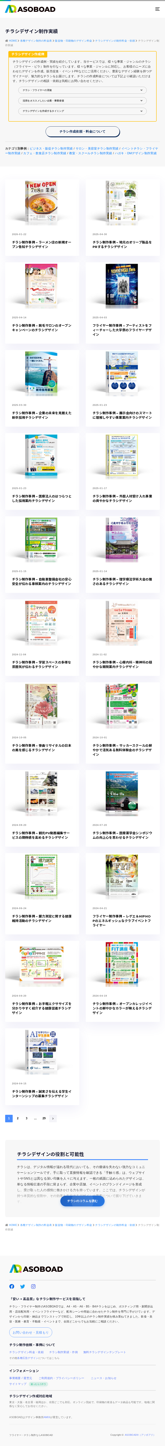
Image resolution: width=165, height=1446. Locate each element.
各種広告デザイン (27, 1358)
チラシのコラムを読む (82, 1201)
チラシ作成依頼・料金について (82, 131)
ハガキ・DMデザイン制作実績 (136, 153)
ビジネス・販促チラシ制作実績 (51, 148)
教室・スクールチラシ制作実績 (90, 153)
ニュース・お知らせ (104, 1378)
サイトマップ (27, 1384)
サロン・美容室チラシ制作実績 (97, 148)
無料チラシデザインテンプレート (104, 1352)
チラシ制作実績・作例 (63, 1352)
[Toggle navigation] (134, 9)
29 (44, 1118)
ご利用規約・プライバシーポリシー (61, 1378)
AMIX (47, 1417)
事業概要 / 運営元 (20, 1378)
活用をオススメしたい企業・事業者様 (43, 100)
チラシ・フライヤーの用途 (37, 90)
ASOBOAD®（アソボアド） (140, 1435)
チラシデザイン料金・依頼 (26, 1352)
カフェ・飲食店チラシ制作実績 (44, 153)
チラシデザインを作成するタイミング (43, 111)
